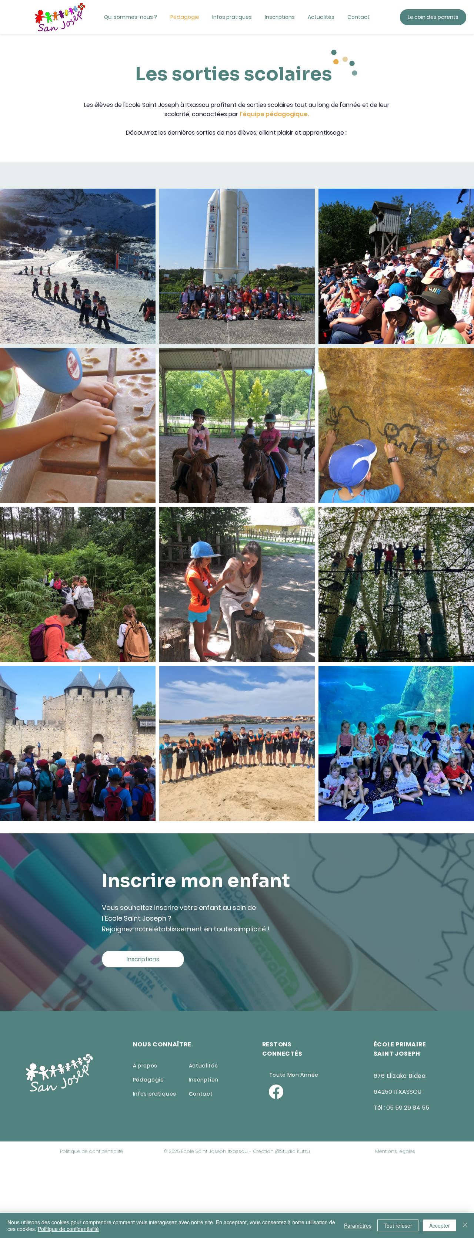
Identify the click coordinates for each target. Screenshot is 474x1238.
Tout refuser (398, 1225)
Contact (201, 1093)
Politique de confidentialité (68, 1228)
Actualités (203, 1065)
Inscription (204, 1079)
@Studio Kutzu (292, 1151)
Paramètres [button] (357, 1225)
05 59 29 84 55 (407, 1107)
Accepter (439, 1225)
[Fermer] (465, 1225)
